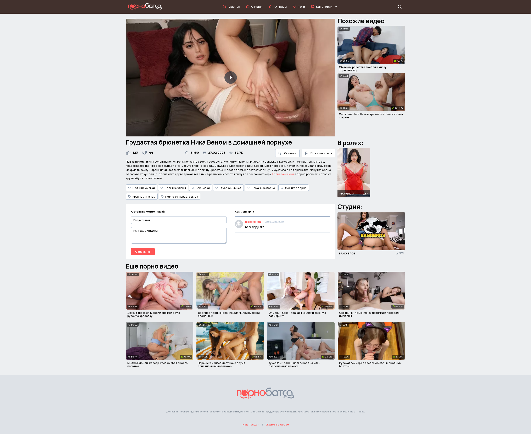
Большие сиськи (144, 188)
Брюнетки (203, 188)
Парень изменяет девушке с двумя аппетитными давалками (221, 364)
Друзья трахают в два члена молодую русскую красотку (153, 314)
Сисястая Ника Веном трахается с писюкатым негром (371, 115)
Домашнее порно (263, 188)
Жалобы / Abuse (277, 424)
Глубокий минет (230, 188)
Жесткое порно (296, 188)
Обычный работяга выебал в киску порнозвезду (362, 68)
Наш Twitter (250, 424)
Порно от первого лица (181, 196)
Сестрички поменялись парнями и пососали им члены (369, 314)
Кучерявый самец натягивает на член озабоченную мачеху (294, 364)
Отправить (143, 251)
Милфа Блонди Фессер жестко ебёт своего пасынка (157, 364)
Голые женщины (283, 174)
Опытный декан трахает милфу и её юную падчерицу (297, 314)
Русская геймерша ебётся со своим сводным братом (370, 364)
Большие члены (175, 188)
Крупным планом (144, 196)
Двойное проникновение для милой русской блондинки (229, 314)
